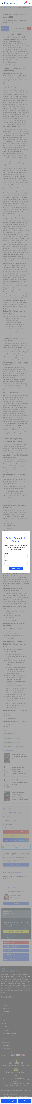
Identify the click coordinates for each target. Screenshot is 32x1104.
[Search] (29, 3)
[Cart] (25, 3)
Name (6, 553)
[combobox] (29, 3)
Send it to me (16, 568)
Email (6, 560)
